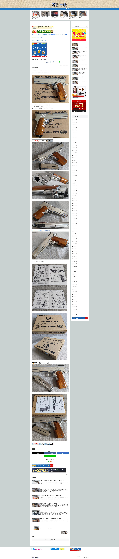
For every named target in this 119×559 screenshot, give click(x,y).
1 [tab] (58, 20)
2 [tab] (59, 20)
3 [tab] (60, 20)
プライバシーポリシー (84, 556)
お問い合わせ (78, 556)
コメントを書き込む (50, 539)
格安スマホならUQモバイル (37, 37)
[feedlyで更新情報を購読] (49, 461)
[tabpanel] (36, 15)
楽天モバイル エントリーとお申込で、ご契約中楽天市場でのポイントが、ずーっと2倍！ (50, 34)
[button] (87, 26)
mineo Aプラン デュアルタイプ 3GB (39, 40)
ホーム (74, 556)
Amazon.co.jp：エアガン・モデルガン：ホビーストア (42, 230)
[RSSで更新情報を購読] (51, 461)
